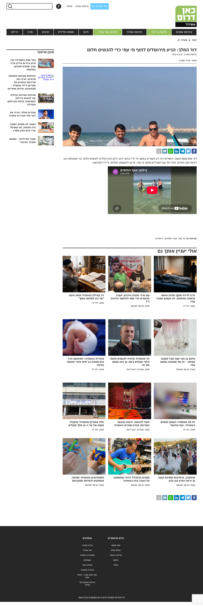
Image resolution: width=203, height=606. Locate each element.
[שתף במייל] (164, 151)
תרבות (45, 32)
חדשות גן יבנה (159, 32)
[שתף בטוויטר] (188, 151)
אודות (69, 6)
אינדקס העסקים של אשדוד (87, 584)
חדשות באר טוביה (107, 32)
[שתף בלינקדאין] (176, 151)
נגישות (115, 560)
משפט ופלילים (66, 32)
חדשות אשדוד (134, 32)
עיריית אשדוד (87, 545)
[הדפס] (158, 151)
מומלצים (87, 538)
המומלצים (87, 560)
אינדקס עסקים (184, 32)
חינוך (85, 32)
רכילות (14, 32)
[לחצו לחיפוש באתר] (9, 6)
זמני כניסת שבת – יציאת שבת (87, 576)
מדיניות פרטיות (116, 555)
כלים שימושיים (116, 538)
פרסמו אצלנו (82, 6)
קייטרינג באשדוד (87, 570)
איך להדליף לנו (99, 6)
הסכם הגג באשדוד (87, 555)
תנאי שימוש (115, 545)
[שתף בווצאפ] (170, 151)
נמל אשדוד (87, 550)
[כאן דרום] (181, 13)
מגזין (30, 32)
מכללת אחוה (87, 565)
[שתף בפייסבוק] (59, 6)
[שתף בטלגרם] (182, 151)
